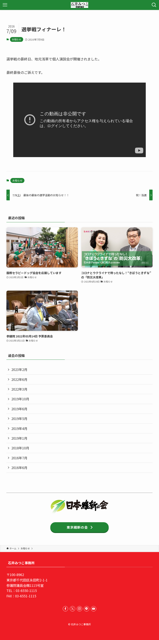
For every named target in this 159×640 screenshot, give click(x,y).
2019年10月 (20, 398)
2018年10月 (20, 447)
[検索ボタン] (154, 5)
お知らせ (16, 39)
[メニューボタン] (5, 5)
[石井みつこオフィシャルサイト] (79, 5)
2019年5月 (19, 418)
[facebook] (65, 608)
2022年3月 (19, 389)
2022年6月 (19, 379)
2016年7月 (19, 457)
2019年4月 (19, 428)
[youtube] (93, 608)
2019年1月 (19, 438)
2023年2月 (19, 369)
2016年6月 (19, 467)
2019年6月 (19, 408)
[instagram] (79, 608)
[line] (86, 608)
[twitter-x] (72, 608)
